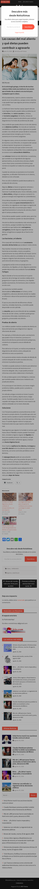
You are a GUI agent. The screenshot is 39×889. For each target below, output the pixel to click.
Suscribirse (28, 27)
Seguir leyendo (19, 32)
